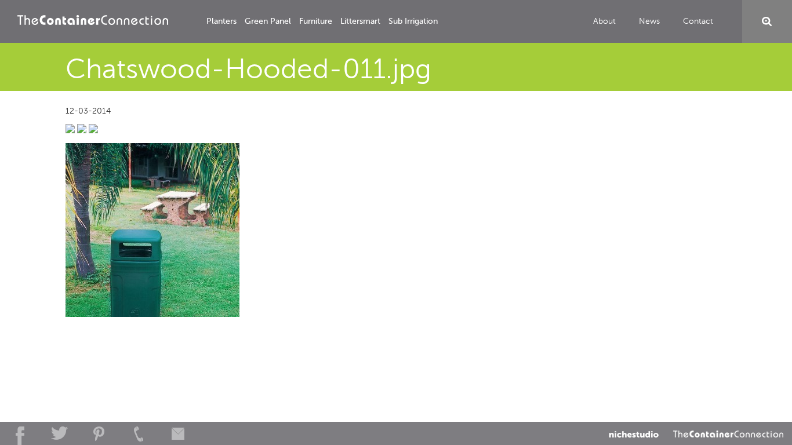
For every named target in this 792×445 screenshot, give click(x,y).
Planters (221, 21)
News (649, 21)
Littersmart (360, 21)
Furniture (315, 21)
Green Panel (268, 21)
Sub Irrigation (413, 21)
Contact (698, 21)
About (604, 21)
